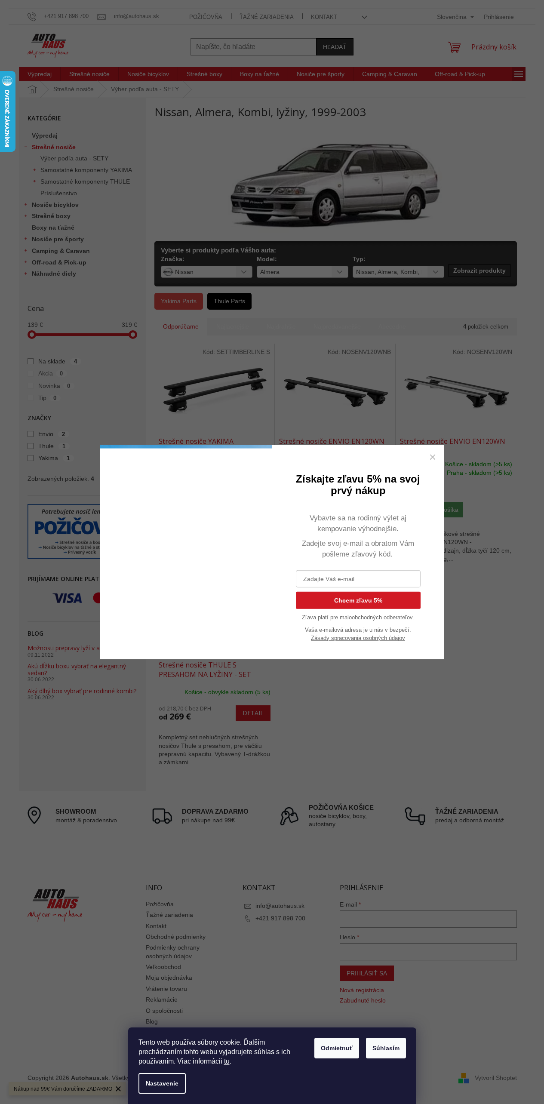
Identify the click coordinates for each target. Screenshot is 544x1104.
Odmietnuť (337, 1048)
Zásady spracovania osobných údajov (358, 637)
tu (227, 1061)
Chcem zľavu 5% (358, 600)
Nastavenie (162, 1083)
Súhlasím (386, 1048)
